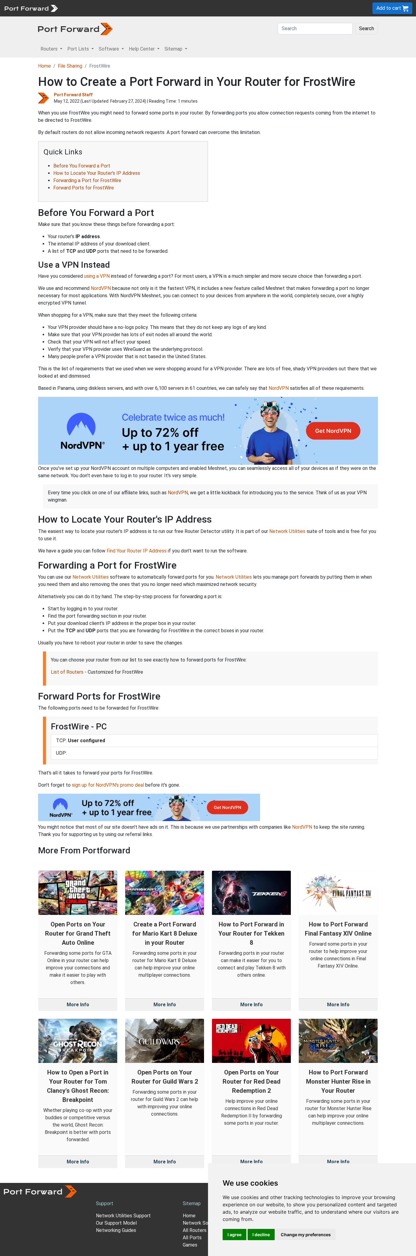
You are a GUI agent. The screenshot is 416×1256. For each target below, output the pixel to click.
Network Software (203, 1223)
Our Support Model (116, 1223)
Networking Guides (116, 1230)
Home (44, 66)
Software (134, 8)
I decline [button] (261, 1234)
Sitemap (189, 8)
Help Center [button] (142, 49)
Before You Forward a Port (81, 166)
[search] (206, 8)
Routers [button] (50, 49)
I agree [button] (234, 1234)
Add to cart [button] (389, 8)
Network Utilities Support (123, 1216)
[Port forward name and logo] (31, 8)
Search (366, 28)
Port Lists (108, 8)
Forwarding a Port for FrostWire (87, 180)
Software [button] (109, 49)
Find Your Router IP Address (137, 551)
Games (190, 1245)
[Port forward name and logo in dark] (75, 28)
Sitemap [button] (174, 49)
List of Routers (67, 672)
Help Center (162, 8)
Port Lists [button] (78, 49)
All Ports (192, 1237)
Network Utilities (287, 531)
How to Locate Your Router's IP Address (96, 173)
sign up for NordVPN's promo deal (108, 785)
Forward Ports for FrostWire (83, 188)
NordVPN (101, 288)
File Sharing (70, 66)
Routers (83, 8)
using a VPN (97, 276)
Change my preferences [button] (306, 1234)
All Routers (194, 1230)
